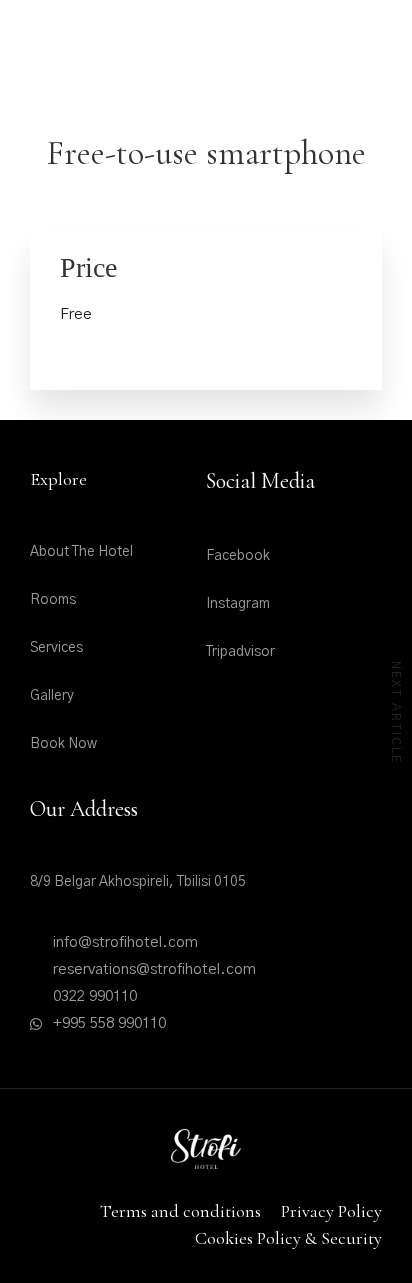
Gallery (52, 696)
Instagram (238, 604)
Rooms (53, 600)
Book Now (63, 744)
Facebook (238, 556)
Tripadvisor (240, 652)
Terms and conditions (180, 1211)
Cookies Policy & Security (288, 1238)
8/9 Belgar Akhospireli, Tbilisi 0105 (138, 882)
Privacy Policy (331, 1211)
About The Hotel (81, 552)
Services (56, 648)
